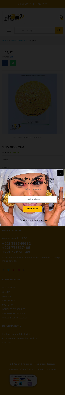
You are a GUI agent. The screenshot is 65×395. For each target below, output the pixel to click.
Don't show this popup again (34, 220)
